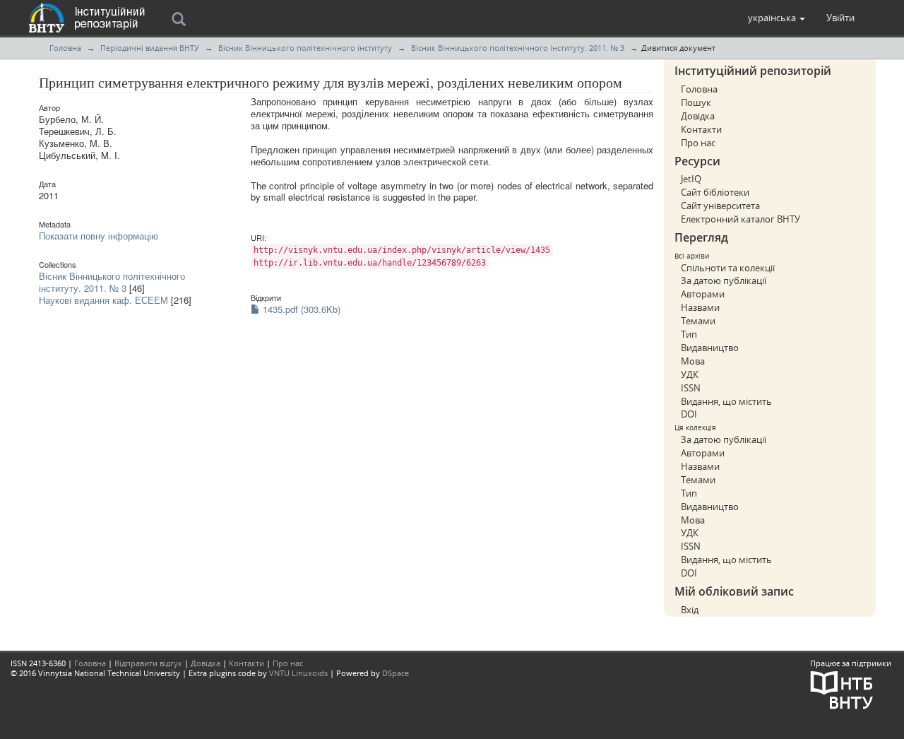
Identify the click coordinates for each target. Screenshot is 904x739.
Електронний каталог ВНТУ (740, 219)
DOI (689, 414)
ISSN (691, 388)
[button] (776, 17)
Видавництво (710, 347)
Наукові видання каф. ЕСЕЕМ (103, 300)
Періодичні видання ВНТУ (149, 47)
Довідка (698, 116)
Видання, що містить (726, 401)
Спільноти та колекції (728, 267)
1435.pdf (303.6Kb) (300, 309)
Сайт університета (720, 205)
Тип (689, 334)
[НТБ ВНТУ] (842, 688)
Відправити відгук (148, 663)
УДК (689, 374)
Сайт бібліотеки (715, 192)
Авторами (703, 294)
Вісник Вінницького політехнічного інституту (305, 47)
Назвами (700, 307)
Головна (65, 47)
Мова (693, 361)
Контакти (701, 129)
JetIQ (691, 178)
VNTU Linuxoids (298, 673)
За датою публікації (723, 280)
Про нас (698, 142)
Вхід (689, 609)
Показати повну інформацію (98, 235)
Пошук (696, 102)
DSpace (395, 673)
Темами (698, 320)
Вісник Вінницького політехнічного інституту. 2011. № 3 (517, 47)
